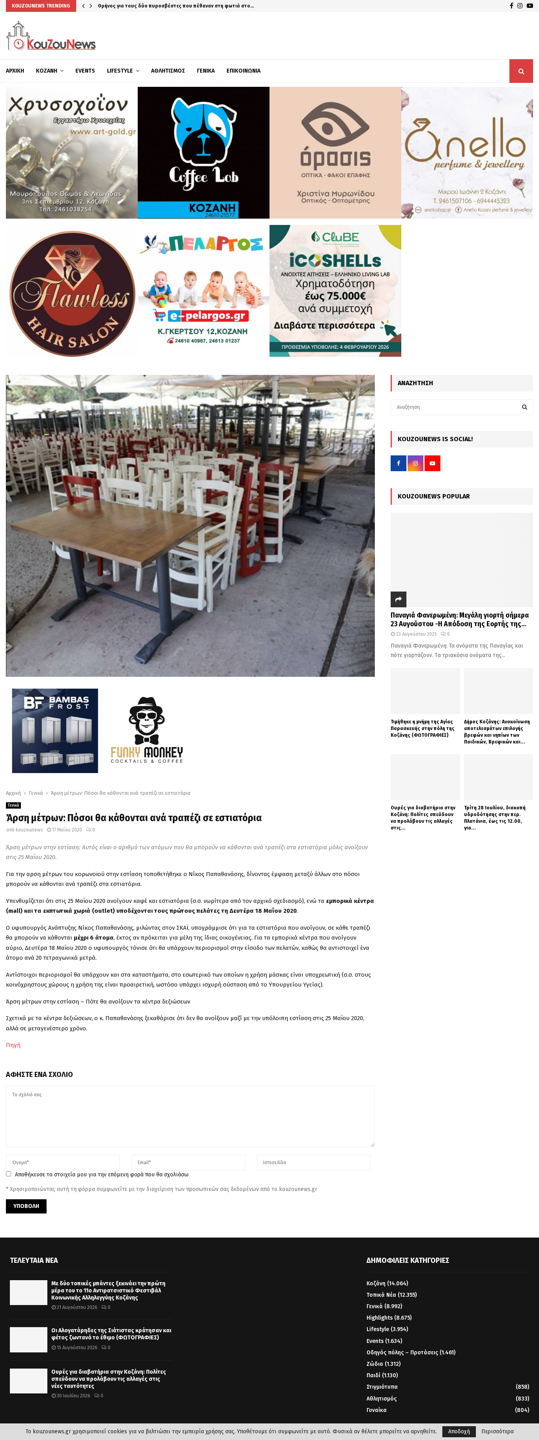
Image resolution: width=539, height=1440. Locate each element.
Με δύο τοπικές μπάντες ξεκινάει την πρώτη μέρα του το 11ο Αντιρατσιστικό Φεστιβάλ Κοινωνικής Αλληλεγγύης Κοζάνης (108, 1290)
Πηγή (13, 1045)
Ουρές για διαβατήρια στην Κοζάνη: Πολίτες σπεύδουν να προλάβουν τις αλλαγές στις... (423, 817)
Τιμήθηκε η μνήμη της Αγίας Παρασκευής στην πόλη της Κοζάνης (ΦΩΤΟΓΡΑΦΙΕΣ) (423, 728)
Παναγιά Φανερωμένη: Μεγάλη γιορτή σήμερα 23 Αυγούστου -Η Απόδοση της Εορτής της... (460, 619)
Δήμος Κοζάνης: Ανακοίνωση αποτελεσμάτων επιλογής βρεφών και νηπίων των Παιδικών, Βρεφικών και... (497, 731)
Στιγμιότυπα (382, 1387)
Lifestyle (120, 70)
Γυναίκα (377, 1410)
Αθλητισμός (168, 70)
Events (85, 70)
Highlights (380, 1318)
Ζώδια (375, 1364)
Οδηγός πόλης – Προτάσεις (402, 1352)
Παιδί (373, 1375)
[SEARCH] (524, 407)
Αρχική (15, 70)
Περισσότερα (497, 1431)
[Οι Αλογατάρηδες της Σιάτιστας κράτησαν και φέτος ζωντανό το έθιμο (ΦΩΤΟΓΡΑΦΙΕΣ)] (28, 1339)
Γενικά (206, 70)
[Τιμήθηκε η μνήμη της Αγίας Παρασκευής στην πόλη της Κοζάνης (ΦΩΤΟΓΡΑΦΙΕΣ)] (425, 691)
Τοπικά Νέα (381, 1295)
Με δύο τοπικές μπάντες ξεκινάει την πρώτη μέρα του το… (167, 6)
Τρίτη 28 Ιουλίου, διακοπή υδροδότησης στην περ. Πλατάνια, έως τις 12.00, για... (495, 817)
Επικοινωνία (243, 70)
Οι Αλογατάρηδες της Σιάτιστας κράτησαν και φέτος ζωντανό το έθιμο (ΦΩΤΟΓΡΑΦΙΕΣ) (111, 1334)
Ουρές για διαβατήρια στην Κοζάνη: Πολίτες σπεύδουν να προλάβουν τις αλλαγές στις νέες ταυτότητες (108, 1379)
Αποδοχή (459, 1431)
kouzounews (29, 830)
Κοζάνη (46, 70)
